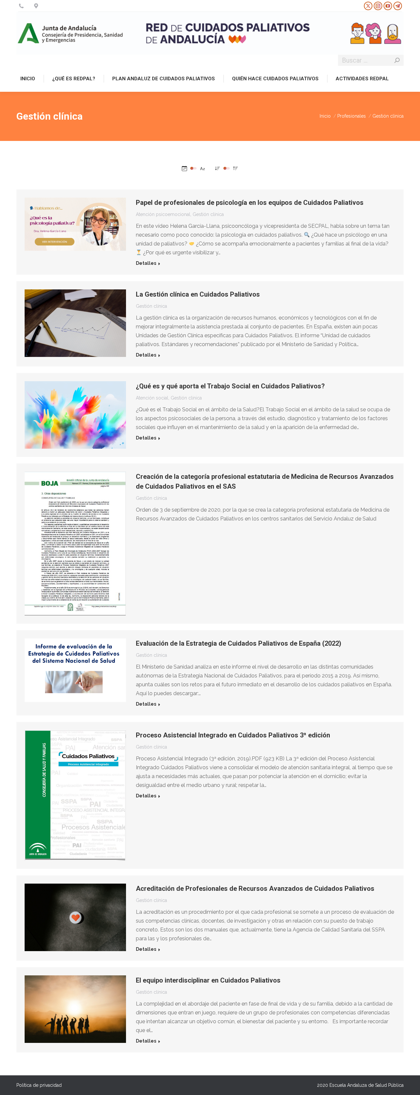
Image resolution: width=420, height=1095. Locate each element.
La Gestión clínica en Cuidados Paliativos (198, 294)
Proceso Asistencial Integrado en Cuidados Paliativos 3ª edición (233, 735)
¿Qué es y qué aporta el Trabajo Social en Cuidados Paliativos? (230, 386)
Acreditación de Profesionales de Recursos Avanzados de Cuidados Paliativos (255, 888)
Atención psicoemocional (163, 214)
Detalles (146, 263)
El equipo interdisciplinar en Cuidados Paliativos (208, 980)
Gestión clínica (208, 214)
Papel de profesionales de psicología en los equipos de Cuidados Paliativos (250, 202)
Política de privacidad (39, 1085)
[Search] (397, 60)
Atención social (152, 398)
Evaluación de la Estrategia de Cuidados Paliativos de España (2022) (238, 643)
